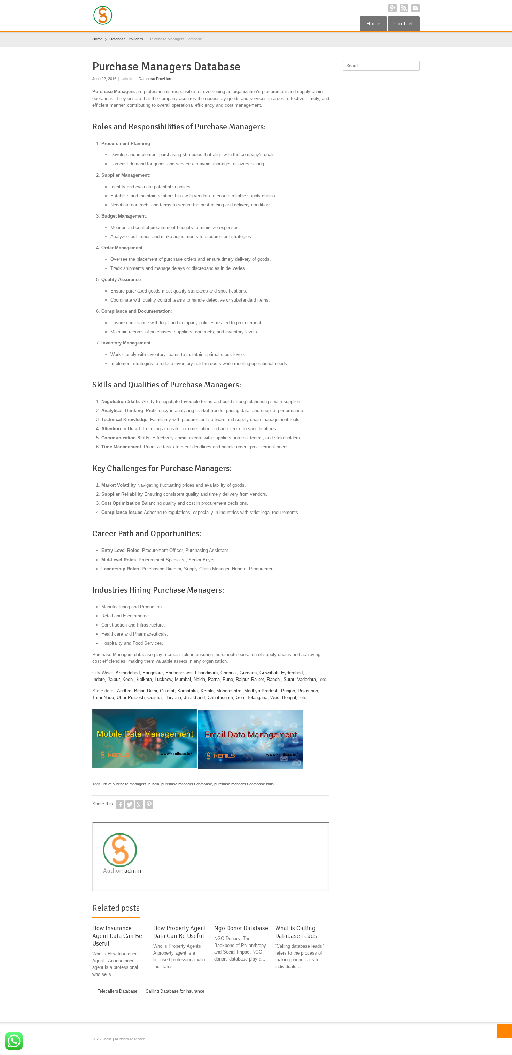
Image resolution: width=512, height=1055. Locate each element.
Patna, (214, 679)
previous (317, 909)
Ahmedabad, (128, 672)
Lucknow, (164, 679)
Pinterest (149, 804)
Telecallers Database (118, 991)
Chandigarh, (207, 672)
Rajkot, (258, 679)
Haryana (172, 697)
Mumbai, (183, 679)
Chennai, (229, 672)
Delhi (152, 690)
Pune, (228, 679)
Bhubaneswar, (179, 672)
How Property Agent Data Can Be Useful (179, 932)
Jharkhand (194, 697)
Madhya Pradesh (261, 690)
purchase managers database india (244, 784)
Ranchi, (274, 679)
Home (373, 23)
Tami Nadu (103, 697)
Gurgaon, (249, 672)
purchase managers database (186, 784)
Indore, (99, 679)
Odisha (154, 697)
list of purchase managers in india (131, 784)
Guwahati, (269, 672)
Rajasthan (308, 690)
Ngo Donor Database (241, 928)
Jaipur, (114, 679)
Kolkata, (145, 679)
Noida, (201, 679)
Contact (403, 23)
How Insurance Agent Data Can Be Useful (117, 935)
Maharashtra (228, 690)
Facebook (120, 804)
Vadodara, (307, 679)
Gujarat (167, 690)
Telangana (257, 697)
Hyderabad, (292, 672)
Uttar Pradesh (131, 697)
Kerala (207, 690)
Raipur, (243, 679)
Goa (240, 697)
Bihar (139, 690)
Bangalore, (153, 672)
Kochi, (128, 679)
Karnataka (187, 690)
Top (504, 1031)
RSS (404, 8)
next (325, 909)
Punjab (288, 690)
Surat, (290, 679)
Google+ (392, 8)
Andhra (124, 690)
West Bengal (283, 697)
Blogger (415, 8)
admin (132, 870)
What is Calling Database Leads (296, 932)
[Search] (415, 65)
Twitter (129, 804)
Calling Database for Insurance (175, 991)
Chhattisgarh (220, 697)
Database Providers (155, 79)
